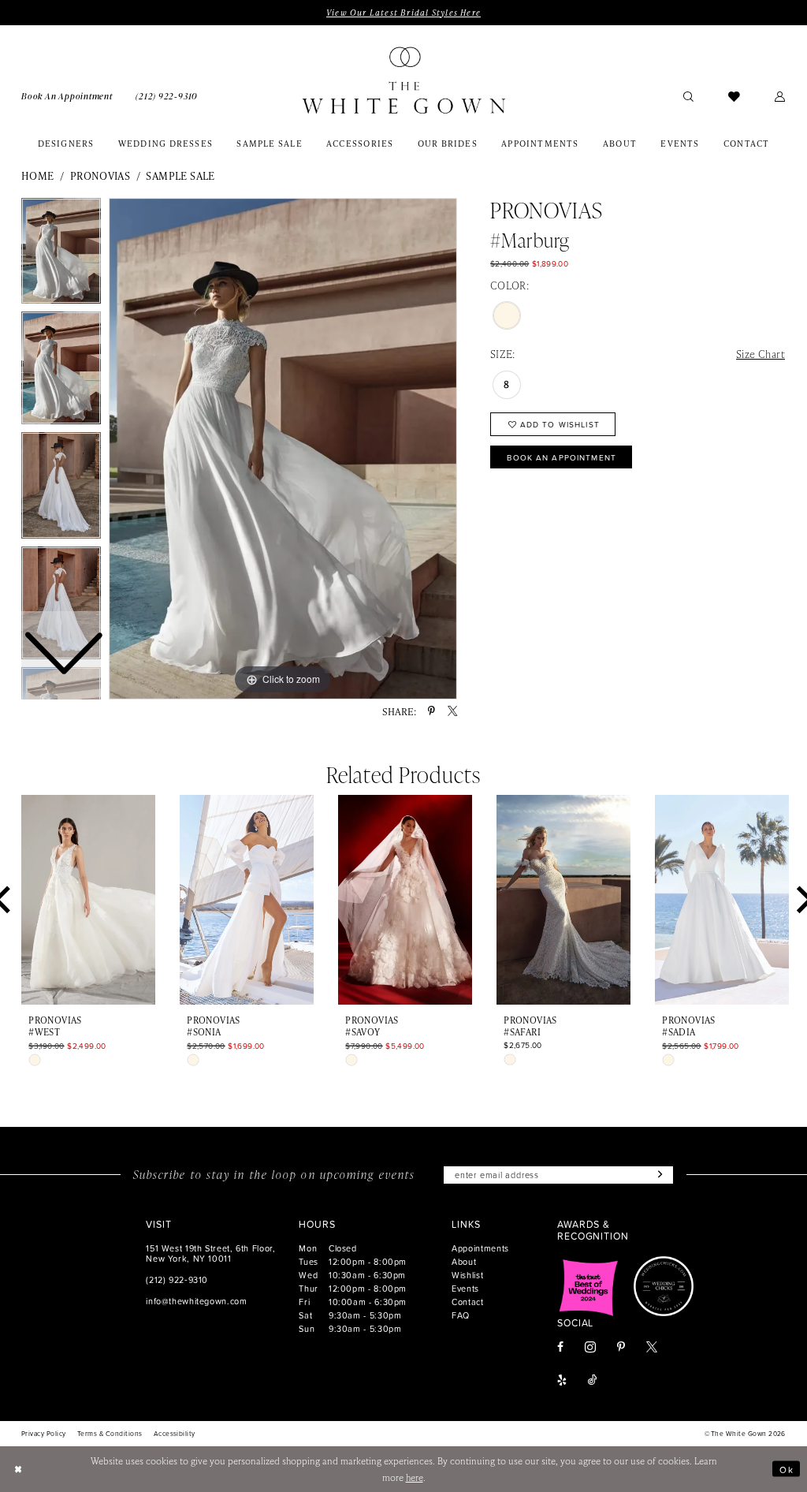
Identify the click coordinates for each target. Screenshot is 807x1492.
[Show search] (688, 96)
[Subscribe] (658, 1175)
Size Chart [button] (760, 353)
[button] (780, 96)
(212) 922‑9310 (177, 1279)
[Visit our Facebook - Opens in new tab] (560, 1347)
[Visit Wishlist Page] (734, 96)
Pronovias (100, 175)
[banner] (403, 80)
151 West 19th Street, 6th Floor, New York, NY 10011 (210, 1253)
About (464, 1261)
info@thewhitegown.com (196, 1301)
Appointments (480, 1248)
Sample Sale (180, 175)
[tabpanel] (283, 449)
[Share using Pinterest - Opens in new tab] (431, 711)
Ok (786, 1468)
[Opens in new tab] (588, 1286)
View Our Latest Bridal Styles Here (403, 12)
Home (37, 175)
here (414, 1477)
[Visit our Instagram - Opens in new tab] (590, 1347)
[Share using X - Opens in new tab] (452, 711)
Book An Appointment (561, 457)
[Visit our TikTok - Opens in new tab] (592, 1380)
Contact (467, 1301)
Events (465, 1288)
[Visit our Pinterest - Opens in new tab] (621, 1347)
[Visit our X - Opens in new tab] (651, 1347)
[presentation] (88, 900)
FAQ (461, 1315)
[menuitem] (66, 95)
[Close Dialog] (18, 1468)
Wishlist (467, 1275)
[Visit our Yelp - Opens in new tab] (562, 1380)
